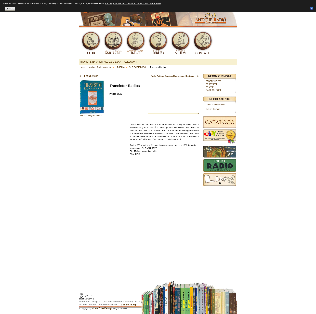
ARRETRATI (211, 84)
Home (82, 67)
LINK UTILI (96, 61)
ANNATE (210, 87)
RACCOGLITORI (213, 90)
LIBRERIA (120, 67)
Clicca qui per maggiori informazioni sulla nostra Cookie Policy (133, 3)
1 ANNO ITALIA (91, 76)
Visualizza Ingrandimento (90, 115)
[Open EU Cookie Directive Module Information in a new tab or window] (311, 8)
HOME (84, 61)
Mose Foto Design (102, 308)
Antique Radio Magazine (100, 67)
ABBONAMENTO (213, 81)
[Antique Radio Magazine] (158, 14)
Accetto (10, 9)
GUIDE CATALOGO (137, 67)
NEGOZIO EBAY (112, 61)
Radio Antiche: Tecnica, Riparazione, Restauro (172, 76)
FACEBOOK (129, 61)
